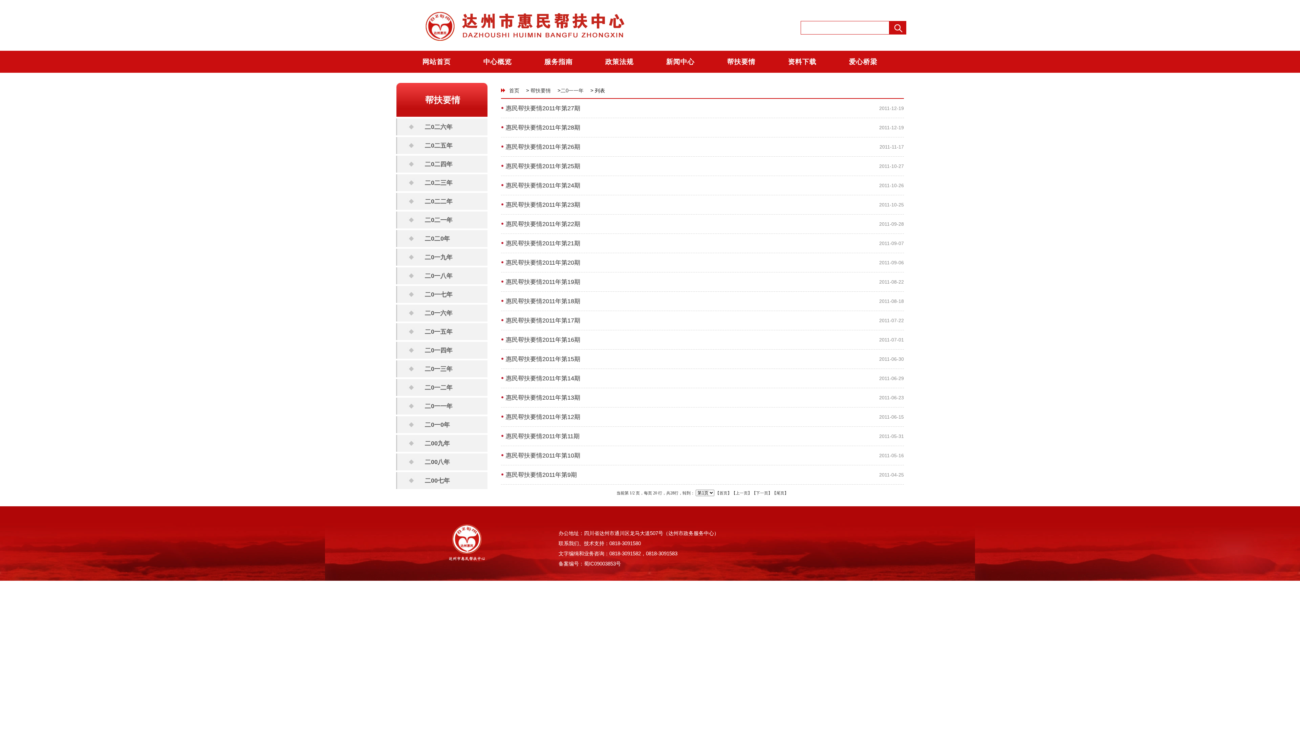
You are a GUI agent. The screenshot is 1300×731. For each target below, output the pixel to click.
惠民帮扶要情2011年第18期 (543, 301)
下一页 (762, 493)
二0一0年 (437, 424)
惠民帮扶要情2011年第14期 (543, 378)
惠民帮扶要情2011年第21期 (543, 243)
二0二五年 (439, 145)
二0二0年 (437, 238)
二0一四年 (439, 350)
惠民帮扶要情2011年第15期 (543, 359)
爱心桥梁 (863, 61)
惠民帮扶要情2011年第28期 (543, 127)
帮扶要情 (741, 61)
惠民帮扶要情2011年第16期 (543, 339)
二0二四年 (439, 164)
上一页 (742, 493)
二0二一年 (439, 220)
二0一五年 (439, 331)
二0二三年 (439, 182)
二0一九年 (439, 257)
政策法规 (619, 61)
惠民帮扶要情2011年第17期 (543, 320)
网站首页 (436, 61)
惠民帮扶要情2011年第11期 (543, 436)
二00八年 (437, 462)
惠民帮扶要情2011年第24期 (543, 185)
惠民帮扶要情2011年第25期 (543, 166)
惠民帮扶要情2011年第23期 (543, 204)
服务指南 (558, 61)
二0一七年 (439, 294)
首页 (514, 90)
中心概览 (497, 61)
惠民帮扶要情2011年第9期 (541, 474)
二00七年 (437, 480)
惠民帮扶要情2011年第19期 (543, 282)
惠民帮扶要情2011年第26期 (543, 146)
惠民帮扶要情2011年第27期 (543, 108)
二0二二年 (439, 201)
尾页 (780, 493)
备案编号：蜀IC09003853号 (590, 564)
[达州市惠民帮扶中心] (518, 49)
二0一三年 (439, 369)
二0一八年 (439, 275)
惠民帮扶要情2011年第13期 (543, 397)
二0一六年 (439, 313)
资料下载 (802, 61)
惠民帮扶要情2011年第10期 (543, 455)
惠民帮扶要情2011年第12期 (543, 417)
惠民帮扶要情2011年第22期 (543, 224)
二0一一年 (439, 406)
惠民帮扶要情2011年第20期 (543, 262)
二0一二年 (439, 387)
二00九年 (437, 443)
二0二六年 (439, 127)
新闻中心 (680, 61)
